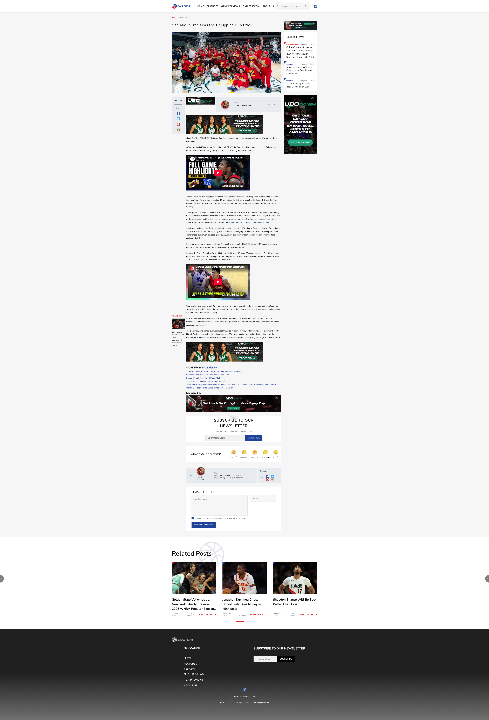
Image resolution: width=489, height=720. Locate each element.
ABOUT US (268, 6)
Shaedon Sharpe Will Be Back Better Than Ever (207, 374)
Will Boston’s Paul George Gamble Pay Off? (206, 381)
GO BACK (182, 17)
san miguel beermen (235, 478)
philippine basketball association (227, 476)
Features (212, 6)
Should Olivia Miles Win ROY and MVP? (204, 378)
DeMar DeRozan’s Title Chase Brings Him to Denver (209, 387)
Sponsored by (193, 393)
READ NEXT (177, 316)
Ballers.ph (209, 367)
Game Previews (230, 6)
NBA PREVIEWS (194, 674)
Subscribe (286, 659)
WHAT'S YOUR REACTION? (206, 454)
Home (200, 6)
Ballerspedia (251, 6)
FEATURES (190, 663)
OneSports (275, 90)
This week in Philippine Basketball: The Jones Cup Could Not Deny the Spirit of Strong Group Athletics (231, 384)
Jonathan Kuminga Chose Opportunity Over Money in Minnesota (214, 371)
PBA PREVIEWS (194, 679)
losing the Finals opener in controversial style (249, 222)
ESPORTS (190, 669)
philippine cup (219, 478)
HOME (188, 658)
